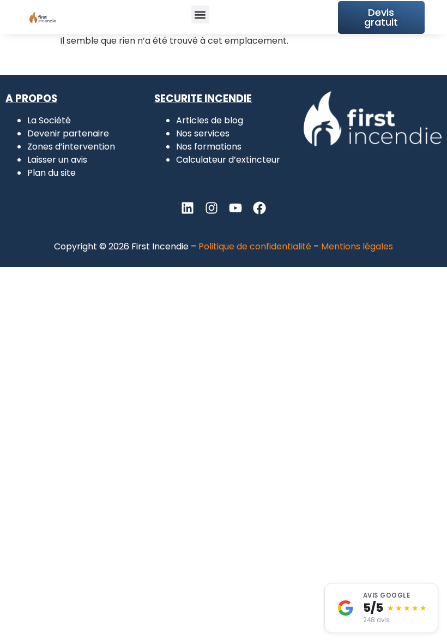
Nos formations (208, 146)
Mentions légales (357, 246)
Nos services (202, 133)
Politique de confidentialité (254, 246)
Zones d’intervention (71, 146)
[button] (200, 14)
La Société (49, 120)
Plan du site (51, 172)
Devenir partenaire (68, 133)
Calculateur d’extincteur (228, 159)
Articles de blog (209, 120)
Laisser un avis (57, 159)
